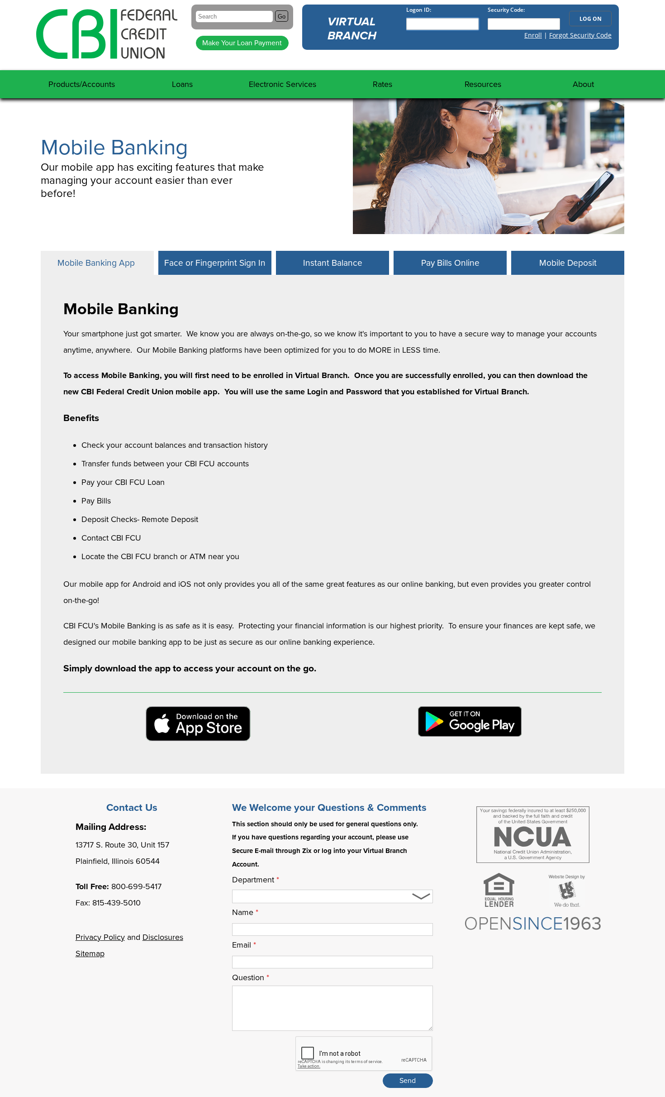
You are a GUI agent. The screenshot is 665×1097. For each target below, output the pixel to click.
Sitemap (90, 953)
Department (255, 880)
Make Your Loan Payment (242, 43)
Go (281, 16)
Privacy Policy (100, 937)
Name (245, 912)
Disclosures (162, 937)
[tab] (97, 263)
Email (244, 945)
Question (250, 977)
